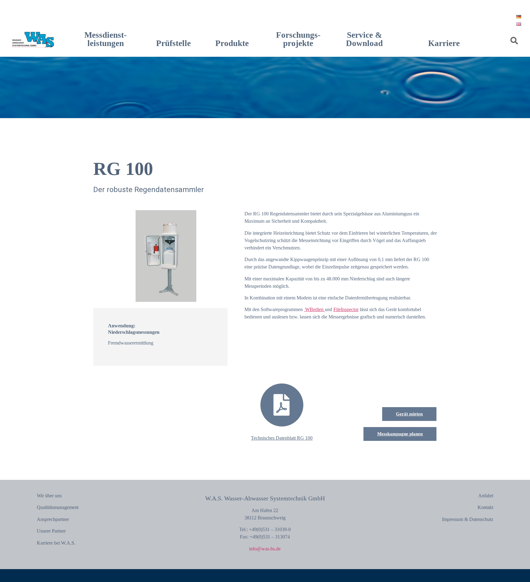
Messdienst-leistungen (105, 39)
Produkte (232, 43)
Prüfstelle (173, 43)
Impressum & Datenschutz (467, 519)
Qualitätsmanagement (58, 507)
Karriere (444, 43)
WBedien (314, 309)
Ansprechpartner (53, 519)
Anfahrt (485, 495)
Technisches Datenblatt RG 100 (282, 438)
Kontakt (485, 507)
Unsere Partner (51, 531)
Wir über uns (49, 495)
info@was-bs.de (265, 548)
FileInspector (346, 309)
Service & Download (364, 39)
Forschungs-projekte (298, 39)
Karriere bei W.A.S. (56, 542)
